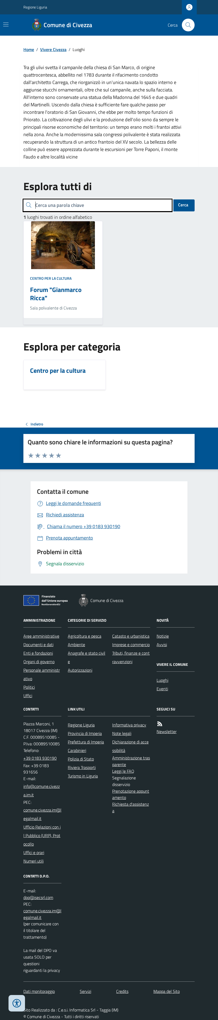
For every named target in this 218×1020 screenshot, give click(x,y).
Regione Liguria (35, 7)
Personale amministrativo (41, 674)
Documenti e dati (38, 644)
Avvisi (162, 644)
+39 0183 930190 (40, 758)
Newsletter (167, 731)
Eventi (162, 688)
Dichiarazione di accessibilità (130, 746)
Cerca (183, 205)
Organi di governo (38, 661)
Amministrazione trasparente (131, 761)
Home (28, 49)
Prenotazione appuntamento (130, 794)
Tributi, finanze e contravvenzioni (131, 657)
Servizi (85, 991)
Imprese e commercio (131, 644)
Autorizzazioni (80, 670)
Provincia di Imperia (85, 733)
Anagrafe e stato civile (86, 657)
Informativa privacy (129, 725)
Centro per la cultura (51, 278)
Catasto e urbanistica (130, 636)
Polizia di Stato (81, 759)
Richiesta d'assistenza (130, 807)
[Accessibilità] (16, 1003)
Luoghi (162, 680)
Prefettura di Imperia (86, 742)
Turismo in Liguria (83, 776)
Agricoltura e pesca (84, 636)
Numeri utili (33, 861)
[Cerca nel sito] (186, 25)
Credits (122, 991)
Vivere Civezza (53, 49)
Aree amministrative (41, 636)
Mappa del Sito (166, 991)
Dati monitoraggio (39, 991)
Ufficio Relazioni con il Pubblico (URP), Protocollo (42, 835)
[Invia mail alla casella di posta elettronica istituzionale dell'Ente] (42, 790)
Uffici (27, 695)
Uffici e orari (33, 852)
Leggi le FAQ (123, 771)
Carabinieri (77, 750)
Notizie (163, 636)
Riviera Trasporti (82, 767)
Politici (29, 687)
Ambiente (76, 644)
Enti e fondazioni (38, 653)
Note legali (121, 733)
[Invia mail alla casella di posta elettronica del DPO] (38, 897)
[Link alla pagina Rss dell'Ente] (160, 724)
